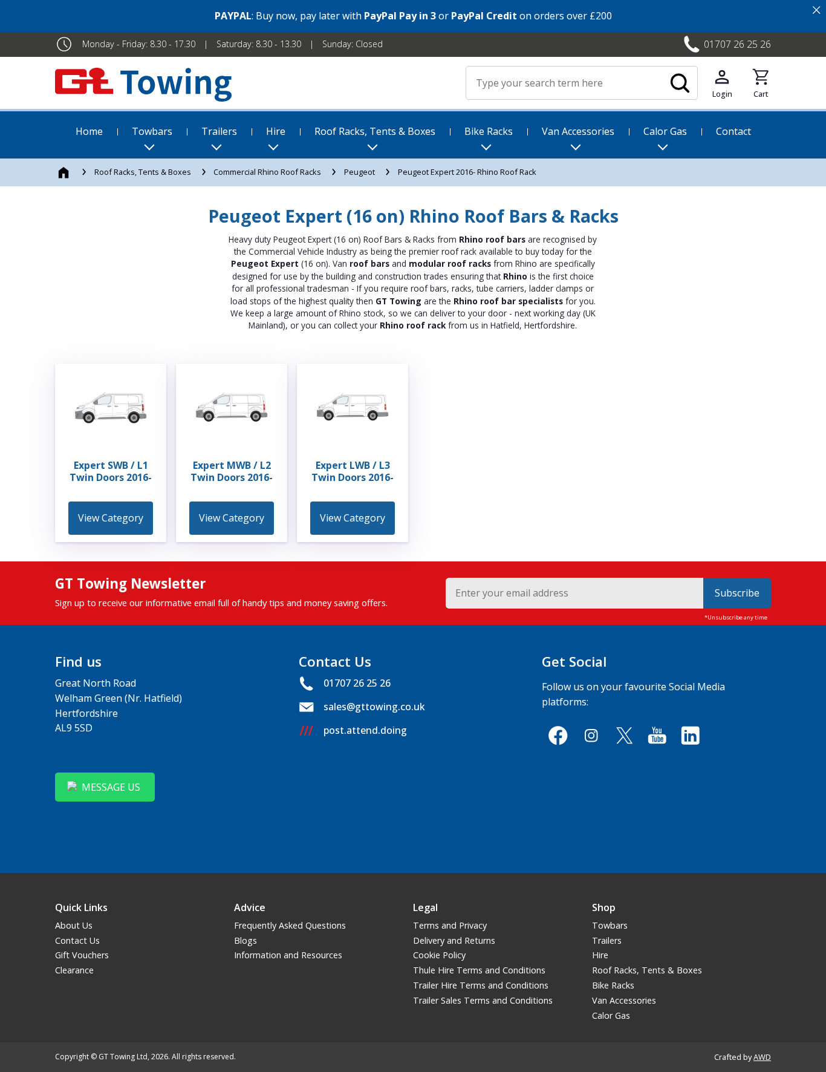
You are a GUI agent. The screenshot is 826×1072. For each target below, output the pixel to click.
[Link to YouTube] (658, 735)
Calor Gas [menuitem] (665, 131)
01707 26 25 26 (737, 44)
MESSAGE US (111, 787)
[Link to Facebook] (558, 735)
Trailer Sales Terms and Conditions (483, 1000)
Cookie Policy (439, 955)
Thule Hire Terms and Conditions (479, 970)
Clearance (74, 970)
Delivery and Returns (454, 940)
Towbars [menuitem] (152, 131)
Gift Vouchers (82, 955)
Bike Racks (613, 985)
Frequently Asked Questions (290, 925)
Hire (600, 955)
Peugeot (359, 171)
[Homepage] (64, 171)
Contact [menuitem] (733, 131)
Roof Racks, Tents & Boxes (142, 171)
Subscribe (737, 593)
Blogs (245, 940)
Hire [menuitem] (275, 131)
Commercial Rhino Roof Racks (267, 171)
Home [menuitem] (89, 131)
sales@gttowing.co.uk (374, 706)
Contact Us (77, 940)
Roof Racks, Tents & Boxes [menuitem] (374, 131)
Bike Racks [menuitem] (488, 131)
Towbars (610, 925)
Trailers (607, 940)
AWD (762, 1056)
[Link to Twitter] (624, 735)
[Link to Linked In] (690, 735)
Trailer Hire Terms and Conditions (480, 985)
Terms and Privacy (450, 925)
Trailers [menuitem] (219, 131)
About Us (74, 925)
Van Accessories (624, 1000)
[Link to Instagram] (591, 735)
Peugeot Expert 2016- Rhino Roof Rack (467, 171)
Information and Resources (288, 955)
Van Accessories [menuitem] (578, 131)
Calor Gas (611, 1015)
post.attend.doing (365, 730)
